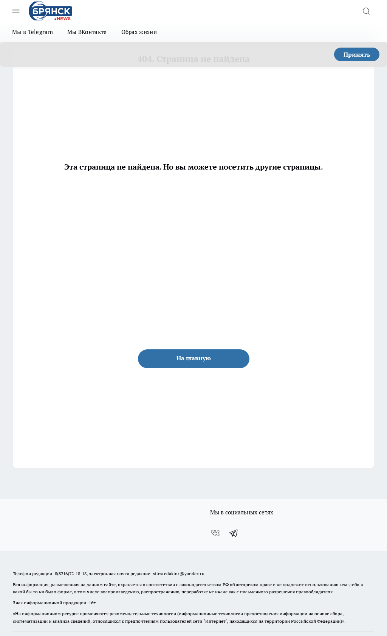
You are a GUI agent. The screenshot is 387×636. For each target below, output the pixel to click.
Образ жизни (139, 32)
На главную (193, 358)
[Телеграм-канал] (233, 532)
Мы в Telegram (32, 32)
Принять (357, 54)
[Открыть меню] (16, 11)
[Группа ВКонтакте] (215, 532)
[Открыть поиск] (366, 11)
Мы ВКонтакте (87, 32)
